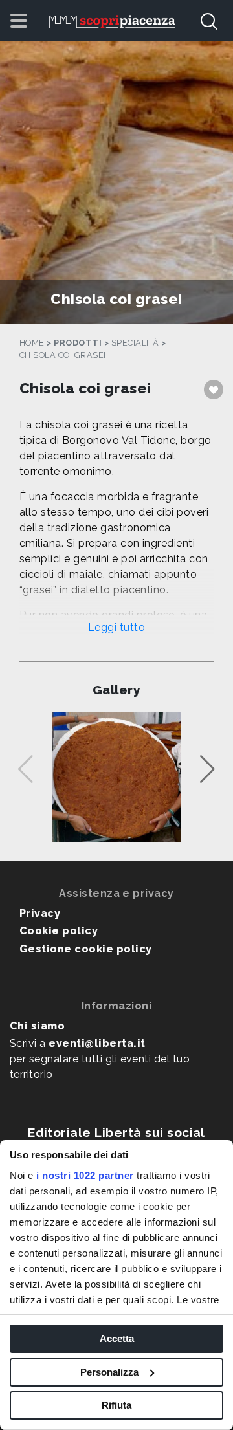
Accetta (117, 1338)
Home (32, 342)
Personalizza (109, 1372)
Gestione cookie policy (85, 949)
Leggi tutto (116, 627)
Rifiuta (116, 1405)
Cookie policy (58, 931)
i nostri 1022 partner (85, 1175)
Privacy (39, 913)
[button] (207, 769)
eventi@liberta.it (97, 1043)
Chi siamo (37, 1026)
